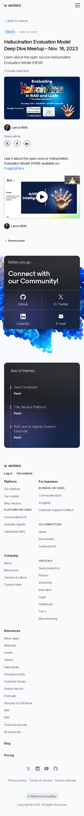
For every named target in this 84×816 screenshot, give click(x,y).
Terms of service (40, 780)
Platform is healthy (43, 796)
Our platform (12, 489)
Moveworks (46, 539)
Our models (11, 496)
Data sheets (11, 667)
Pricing (9, 755)
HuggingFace (14, 168)
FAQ (6, 717)
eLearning (45, 582)
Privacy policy (17, 780)
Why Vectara (12, 503)
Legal (42, 597)
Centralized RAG (14, 531)
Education (45, 590)
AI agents (45, 502)
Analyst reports (13, 688)
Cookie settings (65, 780)
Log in (8, 473)
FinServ (44, 575)
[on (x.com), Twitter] (7, 143)
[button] (42, 197)
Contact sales (12, 584)
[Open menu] (77, 5)
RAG (7, 710)
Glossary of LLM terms (18, 703)
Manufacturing (48, 618)
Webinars (10, 645)
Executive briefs (14, 674)
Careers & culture (15, 577)
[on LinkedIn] (27, 143)
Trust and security (15, 724)
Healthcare (46, 604)
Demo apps (11, 638)
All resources (12, 732)
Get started (24, 473)
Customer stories (15, 681)
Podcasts (10, 696)
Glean (42, 532)
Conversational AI (15, 517)
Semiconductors (49, 568)
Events (8, 652)
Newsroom (11, 570)
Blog (7, 743)
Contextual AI (47, 546)
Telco (42, 611)
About (8, 563)
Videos (8, 659)
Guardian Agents (14, 524)
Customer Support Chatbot (56, 510)
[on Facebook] (17, 143)
